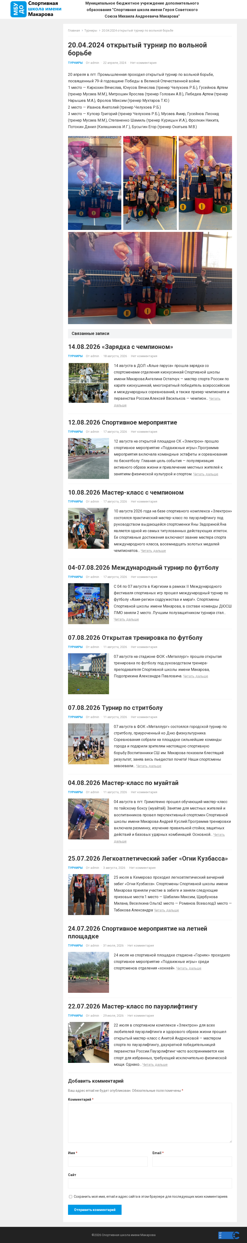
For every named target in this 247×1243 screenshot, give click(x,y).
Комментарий (81, 1099)
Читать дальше (205, 474)
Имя (72, 1153)
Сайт (72, 1175)
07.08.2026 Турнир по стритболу (115, 707)
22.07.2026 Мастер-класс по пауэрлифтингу (132, 1006)
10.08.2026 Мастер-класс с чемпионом (126, 492)
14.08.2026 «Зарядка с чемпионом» (120, 346)
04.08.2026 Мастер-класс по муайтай (123, 782)
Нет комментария (143, 63)
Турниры (90, 30)
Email (158, 1153)
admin (94, 63)
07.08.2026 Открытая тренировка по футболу (135, 637)
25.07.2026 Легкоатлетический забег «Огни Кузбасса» (148, 858)
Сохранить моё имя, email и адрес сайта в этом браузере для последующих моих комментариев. (151, 1196)
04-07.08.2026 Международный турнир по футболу (143, 567)
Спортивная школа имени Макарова (129, 1235)
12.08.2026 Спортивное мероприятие (122, 422)
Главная (74, 30)
